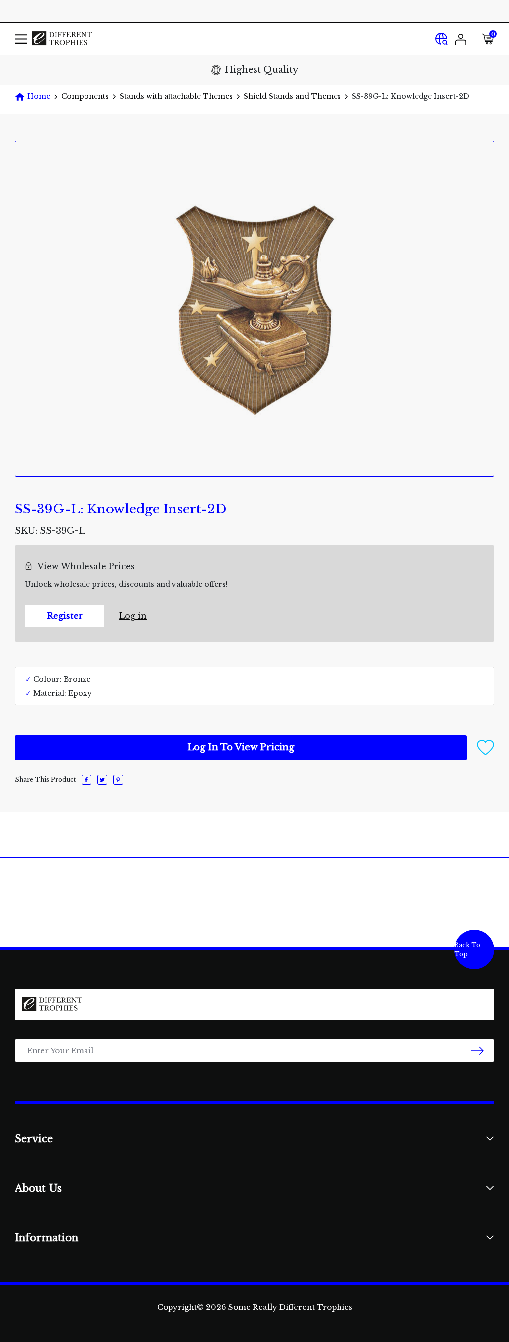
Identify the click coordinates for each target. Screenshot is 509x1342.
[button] (485, 747)
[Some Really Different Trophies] (62, 39)
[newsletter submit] (477, 1050)
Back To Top (467, 949)
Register (65, 616)
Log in (133, 616)
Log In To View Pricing (240, 747)
